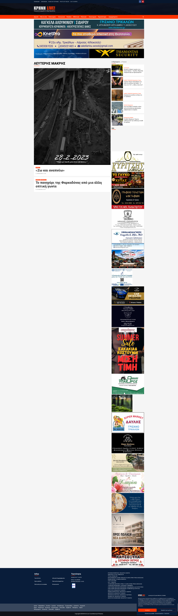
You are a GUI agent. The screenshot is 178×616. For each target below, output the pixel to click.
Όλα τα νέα (43, 17)
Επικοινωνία (55, 584)
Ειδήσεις (38, 179)
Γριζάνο (54, 605)
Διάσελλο (76, 605)
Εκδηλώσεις (43, 179)
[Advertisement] (128, 140)
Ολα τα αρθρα (73, 1)
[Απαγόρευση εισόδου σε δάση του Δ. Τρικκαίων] (117, 95)
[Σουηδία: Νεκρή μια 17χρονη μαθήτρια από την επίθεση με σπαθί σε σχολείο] (117, 120)
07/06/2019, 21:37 (41, 189)
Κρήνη (35, 605)
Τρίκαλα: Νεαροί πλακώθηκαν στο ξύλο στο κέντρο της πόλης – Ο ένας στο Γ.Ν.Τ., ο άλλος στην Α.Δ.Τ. (133, 83)
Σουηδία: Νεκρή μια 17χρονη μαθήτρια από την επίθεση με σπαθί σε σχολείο (133, 120)
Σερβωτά (68, 607)
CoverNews (93, 613)
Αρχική (36, 17)
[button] (143, 17)
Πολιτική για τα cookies (149, 613)
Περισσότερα (102, 17)
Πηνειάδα (62, 607)
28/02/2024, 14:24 (41, 173)
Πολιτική (83, 17)
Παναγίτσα (41, 607)
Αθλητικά (76, 17)
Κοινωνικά (61, 17)
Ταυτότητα (166, 613)
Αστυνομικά (126, 67)
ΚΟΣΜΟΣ (131, 117)
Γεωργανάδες (68, 605)
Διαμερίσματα (113, 17)
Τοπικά (139, 80)
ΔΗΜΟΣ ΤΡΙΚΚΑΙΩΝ (128, 80)
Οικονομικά (92, 17)
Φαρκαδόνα (41, 605)
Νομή (35, 607)
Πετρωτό (47, 607)
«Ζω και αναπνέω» (50, 170)
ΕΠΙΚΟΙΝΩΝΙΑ (44, 1)
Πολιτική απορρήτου (159, 613)
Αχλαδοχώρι (60, 605)
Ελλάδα (125, 105)
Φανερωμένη (37, 609)
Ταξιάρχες (75, 607)
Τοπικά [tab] (124, 62)
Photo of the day (64, 1)
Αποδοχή (147, 610)
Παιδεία (69, 17)
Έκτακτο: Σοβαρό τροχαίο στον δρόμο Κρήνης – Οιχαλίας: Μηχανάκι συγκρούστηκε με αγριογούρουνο (133, 71)
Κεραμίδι (82, 605)
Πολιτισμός (52, 17)
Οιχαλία (48, 605)
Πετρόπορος (54, 607)
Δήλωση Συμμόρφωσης (58, 578)
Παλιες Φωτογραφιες (53, 1)
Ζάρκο (81, 607)
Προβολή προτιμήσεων (166, 610)
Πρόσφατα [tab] (116, 62)
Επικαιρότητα (135, 80)
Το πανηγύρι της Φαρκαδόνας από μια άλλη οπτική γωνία (69, 184)
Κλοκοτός (44, 609)
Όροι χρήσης (37, 581)
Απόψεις (38, 167)
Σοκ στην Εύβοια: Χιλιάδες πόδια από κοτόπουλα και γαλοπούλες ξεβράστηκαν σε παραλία (132, 108)
